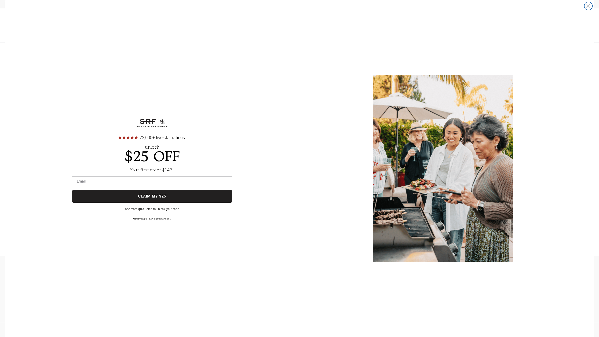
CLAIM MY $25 (152, 196)
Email (81, 181)
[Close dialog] (588, 6)
